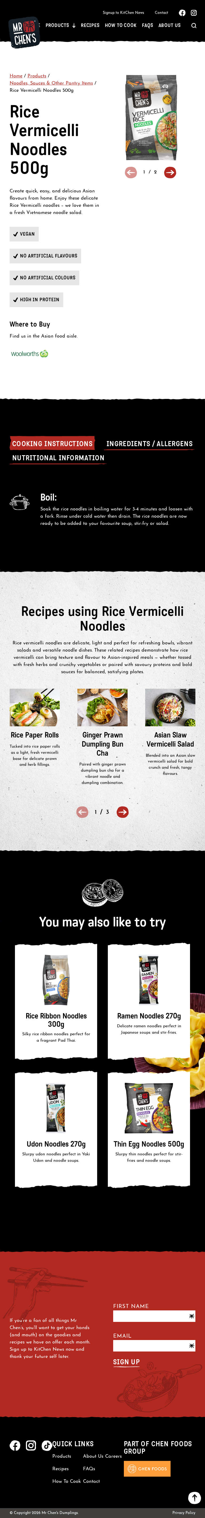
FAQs (147, 25)
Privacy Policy (183, 1513)
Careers (113, 1456)
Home (16, 76)
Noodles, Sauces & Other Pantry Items (51, 83)
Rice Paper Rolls (35, 735)
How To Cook (121, 25)
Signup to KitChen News (123, 13)
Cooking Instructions (52, 444)
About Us (170, 25)
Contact (161, 13)
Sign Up (126, 1362)
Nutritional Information (58, 458)
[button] (170, 172)
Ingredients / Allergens (150, 444)
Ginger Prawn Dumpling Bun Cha (102, 744)
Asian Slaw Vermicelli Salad (170, 739)
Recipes (90, 25)
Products (57, 25)
